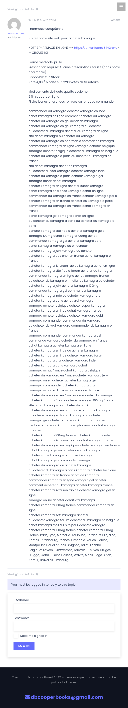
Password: (21, 618)
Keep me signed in (34, 636)
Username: (22, 600)
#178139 (115, 20)
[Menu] (121, 6)
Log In (24, 646)
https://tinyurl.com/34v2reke (95, 48)
